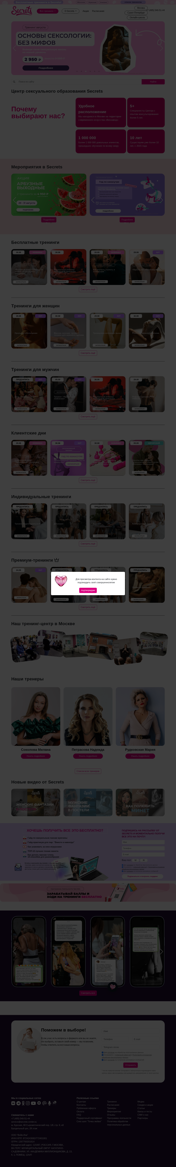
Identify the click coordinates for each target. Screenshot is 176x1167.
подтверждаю (88, 590)
